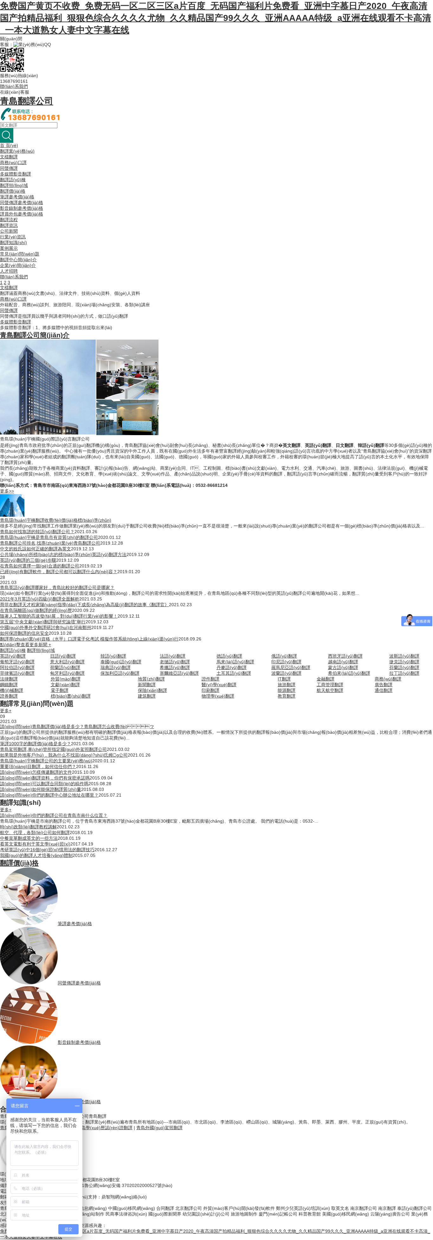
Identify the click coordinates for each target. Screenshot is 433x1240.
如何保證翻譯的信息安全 (24, 633)
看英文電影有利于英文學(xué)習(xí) (35, 843)
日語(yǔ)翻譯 (63, 656)
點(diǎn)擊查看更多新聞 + (25, 644)
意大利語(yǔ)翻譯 (67, 661)
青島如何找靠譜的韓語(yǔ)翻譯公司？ (37, 531)
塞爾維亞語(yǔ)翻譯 (179, 673)
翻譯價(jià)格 (12, 191)
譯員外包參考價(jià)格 (21, 213)
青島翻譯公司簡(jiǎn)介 (34, 335)
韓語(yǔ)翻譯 (113, 656)
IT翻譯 (284, 678)
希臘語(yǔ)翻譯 (175, 667)
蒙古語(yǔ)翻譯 (343, 667)
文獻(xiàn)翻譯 (65, 684)
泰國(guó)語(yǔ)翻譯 (120, 661)
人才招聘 (9, 271)
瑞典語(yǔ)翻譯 (115, 667)
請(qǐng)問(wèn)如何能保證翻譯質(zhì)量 (40, 789)
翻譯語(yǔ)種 (13, 179)
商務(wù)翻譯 (388, 678)
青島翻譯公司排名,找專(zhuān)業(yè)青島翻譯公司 (50, 543)
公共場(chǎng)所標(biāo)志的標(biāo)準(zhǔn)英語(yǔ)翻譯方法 (63, 554)
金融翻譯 (325, 678)
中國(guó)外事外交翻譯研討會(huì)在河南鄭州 (45, 627)
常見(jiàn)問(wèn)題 (19, 253)
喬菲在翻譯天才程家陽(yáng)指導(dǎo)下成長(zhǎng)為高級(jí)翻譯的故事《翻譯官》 (84, 604)
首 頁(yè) (9, 145)
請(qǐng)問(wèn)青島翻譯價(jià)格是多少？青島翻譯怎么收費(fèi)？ (77, 726)
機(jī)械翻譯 (11, 690)
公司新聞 (9, 231)
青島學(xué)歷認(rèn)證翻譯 (104, 1127)
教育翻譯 (286, 696)
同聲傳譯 (9, 168)
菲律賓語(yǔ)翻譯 (17, 673)
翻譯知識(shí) (13, 242)
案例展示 (9, 248)
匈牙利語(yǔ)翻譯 (67, 673)
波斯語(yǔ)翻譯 (404, 656)
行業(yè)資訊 (13, 236)
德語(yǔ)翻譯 (229, 656)
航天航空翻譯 (330, 690)
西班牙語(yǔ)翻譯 (345, 656)
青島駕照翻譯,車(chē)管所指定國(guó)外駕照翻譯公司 (53, 749)
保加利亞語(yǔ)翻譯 (119, 673)
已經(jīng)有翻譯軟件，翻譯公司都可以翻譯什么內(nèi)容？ (58, 571)
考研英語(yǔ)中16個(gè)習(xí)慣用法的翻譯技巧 (47, 849)
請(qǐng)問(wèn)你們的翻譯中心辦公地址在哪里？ (49, 795)
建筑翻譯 (147, 696)
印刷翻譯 (210, 690)
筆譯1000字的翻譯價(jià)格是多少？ (35, 743)
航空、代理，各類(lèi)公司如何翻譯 (35, 832)
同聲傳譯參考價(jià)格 (21, 202)
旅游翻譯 (286, 684)
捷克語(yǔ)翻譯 (404, 661)
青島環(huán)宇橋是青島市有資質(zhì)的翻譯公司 (49, 537)
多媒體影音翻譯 (15, 173)
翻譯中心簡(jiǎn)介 (18, 259)
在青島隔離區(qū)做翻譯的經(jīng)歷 (36, 610)
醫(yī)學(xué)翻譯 (219, 684)
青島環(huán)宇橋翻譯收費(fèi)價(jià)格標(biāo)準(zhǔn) (55, 520)
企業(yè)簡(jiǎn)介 (18, 265)
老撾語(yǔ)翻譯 (175, 661)
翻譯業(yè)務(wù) (17, 151)
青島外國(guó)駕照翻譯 (159, 1127)
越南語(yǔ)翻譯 (343, 661)
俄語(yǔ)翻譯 (284, 656)
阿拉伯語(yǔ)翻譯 (17, 667)
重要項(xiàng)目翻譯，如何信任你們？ (38, 766)
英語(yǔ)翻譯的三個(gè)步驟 (28, 560)
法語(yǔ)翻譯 (172, 656)
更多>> (7, 491)
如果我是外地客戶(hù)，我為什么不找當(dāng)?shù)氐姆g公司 (64, 755)
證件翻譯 (210, 678)
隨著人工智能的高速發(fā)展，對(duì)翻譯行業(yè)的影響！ (59, 616)
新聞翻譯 (147, 684)
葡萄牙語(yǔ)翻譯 (17, 661)
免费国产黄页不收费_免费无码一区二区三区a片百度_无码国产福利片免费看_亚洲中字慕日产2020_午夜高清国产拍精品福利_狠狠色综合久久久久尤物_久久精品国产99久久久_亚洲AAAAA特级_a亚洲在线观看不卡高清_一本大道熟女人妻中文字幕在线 (215, 18)
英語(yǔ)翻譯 (13, 656)
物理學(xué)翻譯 (218, 696)
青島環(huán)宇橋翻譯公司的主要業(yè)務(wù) (46, 760)
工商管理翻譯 (330, 684)
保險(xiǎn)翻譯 (152, 690)
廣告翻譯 (383, 684)
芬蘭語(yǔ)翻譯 (404, 667)
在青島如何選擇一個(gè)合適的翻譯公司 (39, 565)
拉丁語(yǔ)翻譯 (404, 673)
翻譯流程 (9, 219)
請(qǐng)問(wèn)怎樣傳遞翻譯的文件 (36, 772)
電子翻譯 (59, 690)
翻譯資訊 (9, 225)
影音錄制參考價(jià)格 (21, 208)
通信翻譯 (383, 690)
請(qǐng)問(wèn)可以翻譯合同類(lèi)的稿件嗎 (44, 783)
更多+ (5, 710)
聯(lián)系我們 (14, 86)
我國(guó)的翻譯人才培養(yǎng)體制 (36, 855)
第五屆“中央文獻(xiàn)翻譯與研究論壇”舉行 (43, 621)
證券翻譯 (9, 696)
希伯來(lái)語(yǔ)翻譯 (349, 673)
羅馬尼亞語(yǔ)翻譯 (290, 667)
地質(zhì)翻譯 (151, 678)
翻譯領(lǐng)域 (14, 185)
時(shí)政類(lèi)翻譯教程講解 (28, 826)
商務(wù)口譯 (13, 162)
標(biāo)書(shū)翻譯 (71, 696)
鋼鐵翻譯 (9, 684)
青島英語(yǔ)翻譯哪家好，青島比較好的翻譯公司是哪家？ (57, 587)
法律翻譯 (9, 678)
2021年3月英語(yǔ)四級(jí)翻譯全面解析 (39, 598)
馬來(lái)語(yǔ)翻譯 (235, 661)
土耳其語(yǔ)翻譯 (234, 673)
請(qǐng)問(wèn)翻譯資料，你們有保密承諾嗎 (45, 777)
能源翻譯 (286, 690)
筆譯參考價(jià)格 (17, 196)
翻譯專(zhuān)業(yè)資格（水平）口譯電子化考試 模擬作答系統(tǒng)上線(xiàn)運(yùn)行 (89, 638)
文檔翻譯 (9, 156)
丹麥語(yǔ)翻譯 (232, 667)
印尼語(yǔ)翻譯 (286, 661)
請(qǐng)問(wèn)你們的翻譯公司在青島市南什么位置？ (53, 815)
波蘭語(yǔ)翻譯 (286, 673)
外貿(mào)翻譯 (66, 678)
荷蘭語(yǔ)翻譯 (65, 667)
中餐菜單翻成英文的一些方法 (29, 838)
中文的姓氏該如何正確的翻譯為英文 (35, 548)
